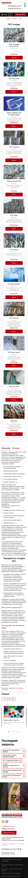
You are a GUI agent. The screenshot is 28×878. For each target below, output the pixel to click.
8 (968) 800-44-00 (14, 6)
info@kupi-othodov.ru (7, 826)
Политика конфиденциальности (10, 876)
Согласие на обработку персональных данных (12, 865)
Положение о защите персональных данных (11, 869)
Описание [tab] (5, 448)
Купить (14, 57)
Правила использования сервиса (11, 873)
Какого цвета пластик (11, 720)
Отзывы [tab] (15, 448)
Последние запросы (9, 742)
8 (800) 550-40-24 (14, 8)
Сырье (5, 693)
